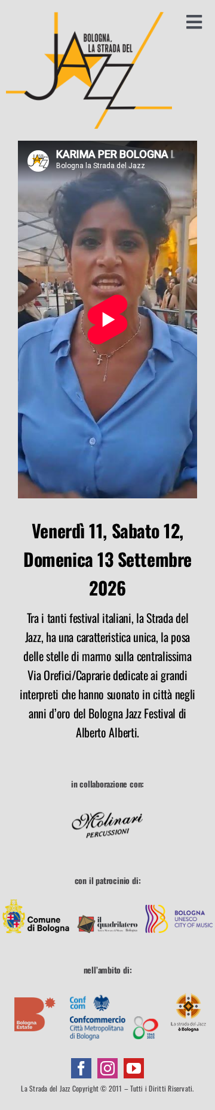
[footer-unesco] (179, 897)
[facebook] (81, 1068)
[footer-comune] (36, 897)
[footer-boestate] (35, 987)
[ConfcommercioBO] (114, 987)
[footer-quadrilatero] (107, 897)
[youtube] (134, 1068)
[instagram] (107, 1068)
